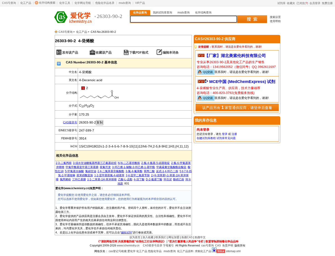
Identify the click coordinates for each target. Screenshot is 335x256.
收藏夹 (291, 3)
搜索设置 (275, 17)
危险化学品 (155, 251)
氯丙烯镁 (65, 179)
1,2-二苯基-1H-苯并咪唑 (102, 179)
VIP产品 (140, 3)
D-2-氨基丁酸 (154, 179)
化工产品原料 (185, 251)
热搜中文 (200, 237)
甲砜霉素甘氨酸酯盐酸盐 (171, 167)
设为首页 (134, 237)
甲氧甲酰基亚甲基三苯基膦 (82, 167)
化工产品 (25, 3)
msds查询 (125, 3)
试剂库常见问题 (226, 138)
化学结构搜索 (47, 2)
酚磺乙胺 (178, 179)
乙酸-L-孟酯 (125, 179)
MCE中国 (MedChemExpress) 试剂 (242, 81)
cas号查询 (207, 245)
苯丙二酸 (149, 171)
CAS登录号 (70, 122)
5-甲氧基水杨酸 (74, 171)
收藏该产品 (104, 52)
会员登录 (314, 3)
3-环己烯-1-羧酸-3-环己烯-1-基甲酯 (133, 167)
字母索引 (168, 245)
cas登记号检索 (118, 251)
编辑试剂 (126, 232)
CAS (218, 245)
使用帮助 (275, 21)
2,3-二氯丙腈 (64, 163)
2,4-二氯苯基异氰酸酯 (111, 171)
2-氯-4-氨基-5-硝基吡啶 (155, 163)
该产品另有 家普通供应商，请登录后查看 (237, 107)
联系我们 (160, 237)
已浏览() (302, 3)
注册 (234, 134)
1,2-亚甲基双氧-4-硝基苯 (109, 175)
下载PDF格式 (138, 52)
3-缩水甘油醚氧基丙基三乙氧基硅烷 (94, 163)
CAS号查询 (9, 3)
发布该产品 (70, 52)
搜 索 (252, 19)
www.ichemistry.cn (128, 245)
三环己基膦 (79, 179)
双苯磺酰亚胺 (85, 175)
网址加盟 (173, 237)
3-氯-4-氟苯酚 (134, 171)
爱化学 (131, 251)
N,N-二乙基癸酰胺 (129, 163)
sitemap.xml (233, 251)
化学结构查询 (203, 12)
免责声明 (227, 245)
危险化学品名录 (104, 3)
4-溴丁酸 (139, 179)
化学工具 (64, 3)
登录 (224, 134)
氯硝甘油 (90, 171)
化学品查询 (140, 12)
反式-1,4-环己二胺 (167, 171)
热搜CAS (187, 237)
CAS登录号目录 (152, 245)
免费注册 (327, 3)
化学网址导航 (83, 3)
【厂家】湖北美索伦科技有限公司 (235, 55)
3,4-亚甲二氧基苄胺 (138, 175)
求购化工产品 (203, 251)
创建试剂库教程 (206, 138)
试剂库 (281, 3)
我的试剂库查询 (162, 12)
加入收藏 (147, 237)
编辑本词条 (171, 52)
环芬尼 (168, 179)
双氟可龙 (105, 167)
